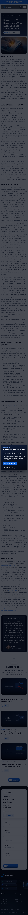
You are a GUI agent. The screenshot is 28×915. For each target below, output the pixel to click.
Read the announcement (10, 463)
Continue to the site (8, 467)
